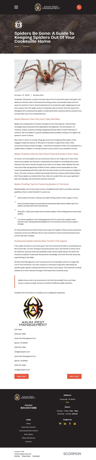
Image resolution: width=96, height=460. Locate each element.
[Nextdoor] (60, 424)
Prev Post (21, 376)
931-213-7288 (28, 407)
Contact (28, 442)
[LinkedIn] (65, 424)
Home (28, 423)
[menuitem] (17, 456)
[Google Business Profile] (75, 424)
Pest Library (28, 434)
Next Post (74, 376)
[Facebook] (70, 424)
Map (67, 402)
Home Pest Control (28, 427)
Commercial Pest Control (28, 431)
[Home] (47, 7)
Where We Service (28, 438)
